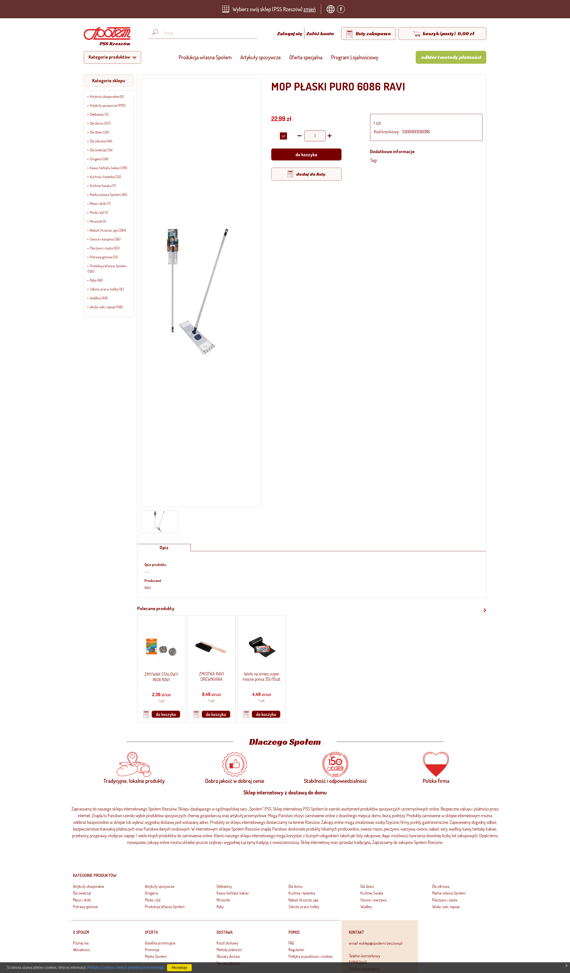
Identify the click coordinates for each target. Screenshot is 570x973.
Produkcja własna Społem (205, 57)
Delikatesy (224, 886)
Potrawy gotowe (85, 906)
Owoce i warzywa (373, 899)
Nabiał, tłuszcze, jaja (303, 899)
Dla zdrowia (440, 886)
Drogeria (151, 893)
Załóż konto (320, 33)
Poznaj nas (81, 942)
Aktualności (81, 949)
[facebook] (342, 9)
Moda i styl (152, 899)
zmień (309, 9)
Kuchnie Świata (371, 893)
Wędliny (366, 906)
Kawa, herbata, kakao (233, 893)
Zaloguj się (290, 33)
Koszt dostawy (227, 942)
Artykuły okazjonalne (88, 886)
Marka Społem (156, 956)
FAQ (291, 942)
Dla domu (296, 886)
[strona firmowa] (332, 9)
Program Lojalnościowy (354, 57)
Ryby (220, 906)
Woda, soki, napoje (446, 906)
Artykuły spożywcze (260, 57)
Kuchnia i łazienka (302, 893)
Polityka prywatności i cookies (311, 956)
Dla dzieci (367, 886)
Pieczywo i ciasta (444, 899)
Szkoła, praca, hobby (304, 906)
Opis (164, 547)
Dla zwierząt (82, 893)
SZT (283, 136)
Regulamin (296, 949)
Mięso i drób (82, 899)
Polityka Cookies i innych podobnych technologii (125, 967)
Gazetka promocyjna (160, 942)
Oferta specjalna (305, 57)
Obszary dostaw (228, 956)
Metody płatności (229, 949)
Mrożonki (223, 899)
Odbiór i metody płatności (451, 57)
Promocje (152, 949)
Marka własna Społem (449, 893)
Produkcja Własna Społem (165, 906)
